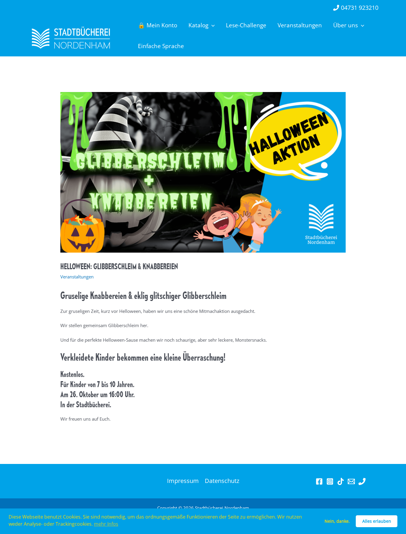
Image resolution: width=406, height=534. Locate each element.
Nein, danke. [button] (337, 521)
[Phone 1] (362, 481)
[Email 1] (351, 481)
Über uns (345, 25)
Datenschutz (222, 481)
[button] (211, 25)
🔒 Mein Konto (157, 25)
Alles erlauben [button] (376, 521)
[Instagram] (329, 481)
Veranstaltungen (300, 25)
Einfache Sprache (161, 46)
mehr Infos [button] (106, 524)
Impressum (183, 481)
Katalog (198, 25)
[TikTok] (340, 481)
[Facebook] (319, 481)
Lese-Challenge (246, 25)
